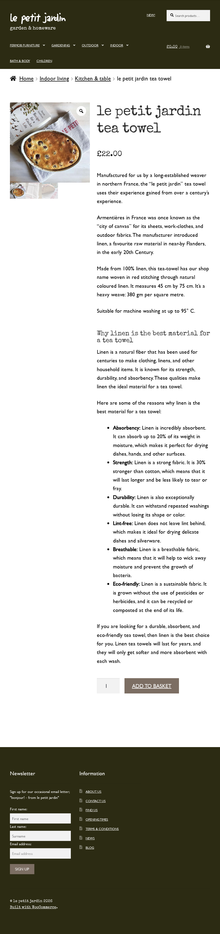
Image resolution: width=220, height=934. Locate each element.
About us (93, 791)
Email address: (20, 844)
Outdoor (90, 45)
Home (26, 78)
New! (151, 14)
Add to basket (151, 686)
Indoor (116, 45)
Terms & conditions (102, 828)
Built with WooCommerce (33, 907)
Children (44, 60)
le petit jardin (38, 17)
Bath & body (20, 60)
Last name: (18, 826)
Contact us (96, 800)
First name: (18, 809)
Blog (90, 847)
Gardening (61, 45)
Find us (92, 809)
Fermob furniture (25, 45)
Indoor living (54, 78)
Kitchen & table (93, 78)
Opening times (97, 819)
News (90, 838)
